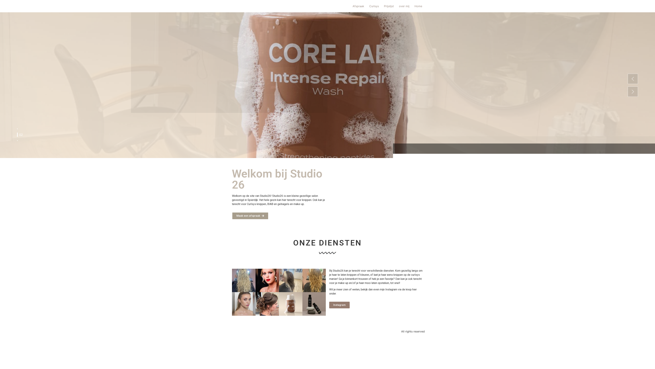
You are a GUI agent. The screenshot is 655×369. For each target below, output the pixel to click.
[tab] (17, 128)
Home (418, 6)
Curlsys (374, 6)
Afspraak (358, 6)
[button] (633, 79)
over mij (404, 6)
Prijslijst (389, 6)
